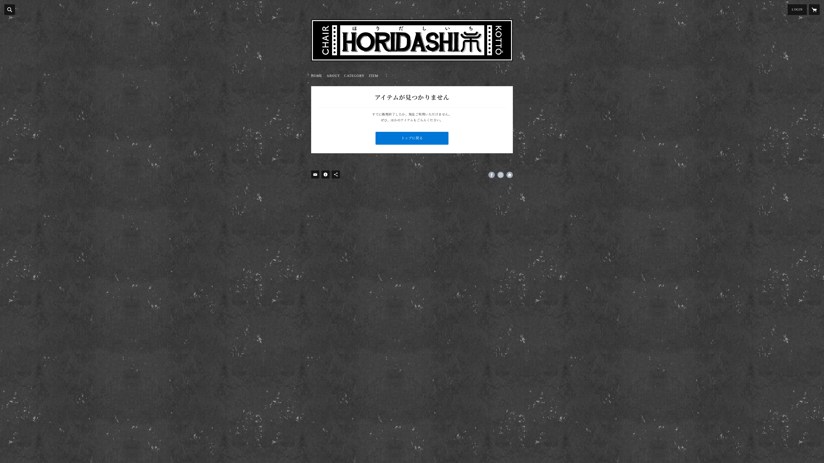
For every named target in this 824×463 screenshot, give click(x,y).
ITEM (373, 76)
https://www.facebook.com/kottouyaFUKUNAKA (491, 175)
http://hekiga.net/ (509, 175)
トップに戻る (412, 138)
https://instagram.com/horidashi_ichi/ (500, 175)
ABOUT (333, 76)
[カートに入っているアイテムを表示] (814, 9)
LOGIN (797, 9)
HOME (316, 76)
